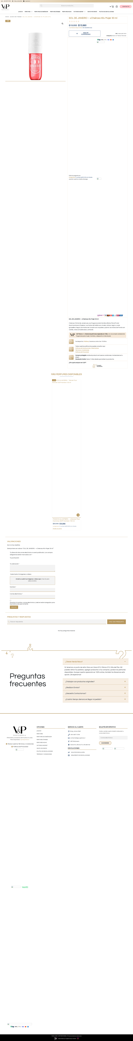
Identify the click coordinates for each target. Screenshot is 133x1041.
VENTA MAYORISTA (92, 11)
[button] (62, 23)
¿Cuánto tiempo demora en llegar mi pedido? (83, 699)
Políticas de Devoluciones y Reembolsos (87, 348)
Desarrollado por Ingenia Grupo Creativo (67, 1038)
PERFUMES (27, 11)
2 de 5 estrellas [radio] (13, 560)
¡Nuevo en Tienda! (16, 16)
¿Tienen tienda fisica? (74, 662)
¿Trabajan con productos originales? (80, 682)
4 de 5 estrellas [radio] (18, 560)
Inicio (7, 16)
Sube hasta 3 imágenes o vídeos (20, 574)
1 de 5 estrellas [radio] (11, 560)
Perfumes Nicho (66, 11)
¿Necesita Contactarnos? (75, 693)
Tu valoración (14, 564)
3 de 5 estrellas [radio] (16, 560)
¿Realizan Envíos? (72, 687)
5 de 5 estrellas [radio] (21, 560)
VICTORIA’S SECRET (78, 11)
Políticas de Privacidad (82, 352)
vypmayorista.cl (24, 739)
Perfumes (123, 35)
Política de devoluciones (106, 11)
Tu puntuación (14, 558)
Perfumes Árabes (55, 11)
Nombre (13, 587)
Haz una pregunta (116, 622)
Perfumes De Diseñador (41, 11)
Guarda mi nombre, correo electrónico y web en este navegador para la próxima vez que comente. (32, 603)
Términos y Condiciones (82, 350)
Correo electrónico (16, 594)
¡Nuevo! (20, 11)
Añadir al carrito (57, 528)
